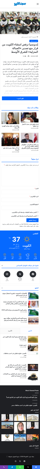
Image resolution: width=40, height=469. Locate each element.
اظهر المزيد (20, 98)
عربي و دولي (24, 37)
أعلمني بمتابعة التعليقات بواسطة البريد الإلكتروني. (24, 212)
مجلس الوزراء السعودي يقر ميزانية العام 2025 (14, 310)
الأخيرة (10, 331)
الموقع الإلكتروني (34, 204)
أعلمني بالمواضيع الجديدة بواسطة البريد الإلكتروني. (24, 216)
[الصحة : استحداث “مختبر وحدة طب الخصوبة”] (20, 417)
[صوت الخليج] (20, 3)
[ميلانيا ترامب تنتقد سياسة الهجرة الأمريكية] (10, 118)
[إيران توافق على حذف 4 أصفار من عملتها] (30, 117)
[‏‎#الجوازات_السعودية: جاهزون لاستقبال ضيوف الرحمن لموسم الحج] (33, 295)
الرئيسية (34, 37)
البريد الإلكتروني (34, 196)
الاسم (37, 188)
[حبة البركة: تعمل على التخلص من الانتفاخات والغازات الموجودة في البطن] (33, 377)
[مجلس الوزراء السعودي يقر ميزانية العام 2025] (33, 312)
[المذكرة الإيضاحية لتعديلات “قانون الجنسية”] (7, 417)
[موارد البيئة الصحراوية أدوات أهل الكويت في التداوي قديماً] (33, 339)
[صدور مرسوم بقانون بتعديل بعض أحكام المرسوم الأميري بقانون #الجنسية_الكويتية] (33, 425)
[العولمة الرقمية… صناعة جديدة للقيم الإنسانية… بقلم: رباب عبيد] (20, 428)
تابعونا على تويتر (34, 446)
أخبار (30, 37)
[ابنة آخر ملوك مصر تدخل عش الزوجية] (10, 139)
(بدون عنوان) (22, 345)
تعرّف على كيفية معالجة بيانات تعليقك (29, 226)
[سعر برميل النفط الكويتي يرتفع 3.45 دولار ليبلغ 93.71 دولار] (33, 437)
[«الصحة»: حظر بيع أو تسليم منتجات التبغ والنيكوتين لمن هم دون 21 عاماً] (7, 437)
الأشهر (30, 331)
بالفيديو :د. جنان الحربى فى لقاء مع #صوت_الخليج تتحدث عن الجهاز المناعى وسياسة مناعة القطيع (15, 367)
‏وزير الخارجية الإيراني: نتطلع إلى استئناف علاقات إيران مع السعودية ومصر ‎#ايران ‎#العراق (30, 146)
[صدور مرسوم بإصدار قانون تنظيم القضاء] (33, 417)
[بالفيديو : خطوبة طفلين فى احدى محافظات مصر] (33, 357)
